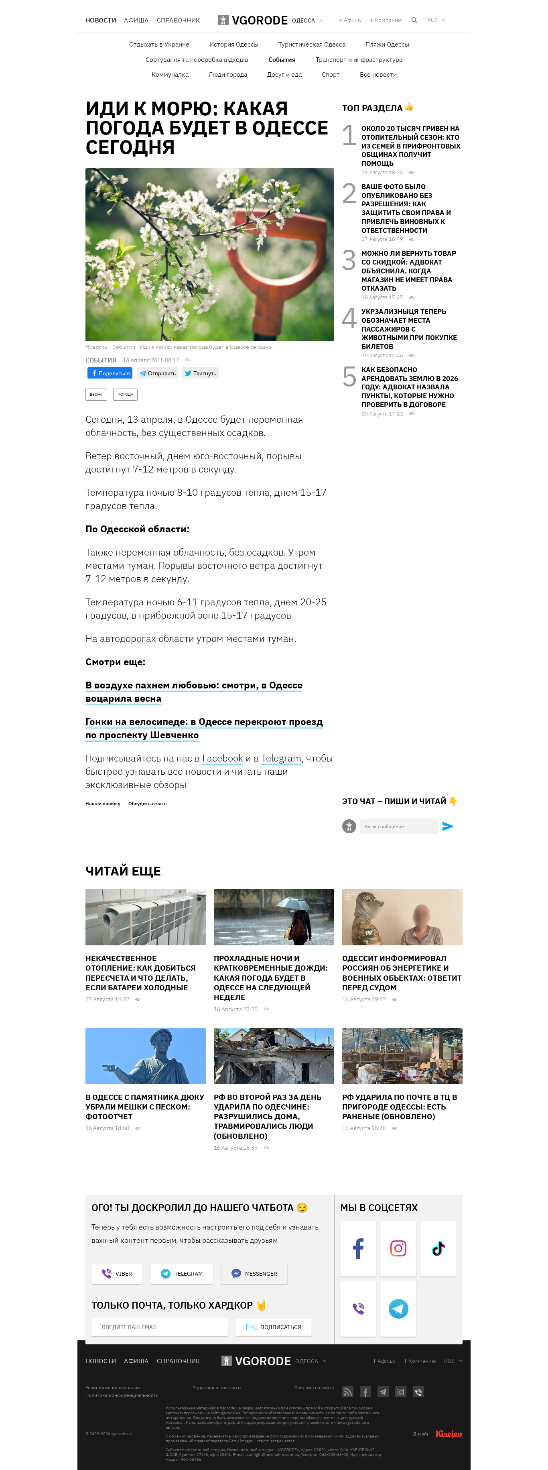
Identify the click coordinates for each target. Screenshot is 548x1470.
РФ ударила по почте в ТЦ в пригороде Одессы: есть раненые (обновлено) (399, 1107)
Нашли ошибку (102, 803)
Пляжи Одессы (387, 44)
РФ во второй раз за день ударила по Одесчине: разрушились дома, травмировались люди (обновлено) (268, 1116)
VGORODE (263, 1360)
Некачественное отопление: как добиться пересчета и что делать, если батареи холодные (140, 972)
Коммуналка (170, 74)
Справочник (178, 20)
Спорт (331, 74)
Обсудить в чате (147, 803)
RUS (432, 20)
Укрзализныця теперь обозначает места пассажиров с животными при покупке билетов (409, 329)
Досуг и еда (284, 74)
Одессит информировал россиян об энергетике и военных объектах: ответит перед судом (402, 972)
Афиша (136, 20)
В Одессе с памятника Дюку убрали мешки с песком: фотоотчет (144, 1107)
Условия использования (112, 1387)
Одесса (307, 1361)
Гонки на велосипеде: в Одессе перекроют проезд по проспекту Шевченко (204, 728)
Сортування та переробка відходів (197, 59)
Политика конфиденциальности (121, 1395)
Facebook (222, 757)
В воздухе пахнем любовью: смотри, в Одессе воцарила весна (193, 691)
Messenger (261, 1273)
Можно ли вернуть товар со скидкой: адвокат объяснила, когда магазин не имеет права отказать (408, 271)
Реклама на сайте (314, 1387)
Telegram (281, 757)
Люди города (228, 74)
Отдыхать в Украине (159, 44)
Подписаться (280, 1327)
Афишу (353, 20)
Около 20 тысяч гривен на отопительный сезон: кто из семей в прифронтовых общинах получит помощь (411, 146)
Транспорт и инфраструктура (359, 59)
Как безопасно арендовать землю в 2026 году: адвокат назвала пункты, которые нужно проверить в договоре (409, 387)
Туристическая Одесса (311, 44)
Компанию (388, 20)
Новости (100, 20)
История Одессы (233, 44)
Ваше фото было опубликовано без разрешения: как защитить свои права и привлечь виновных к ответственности (406, 208)
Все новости (378, 74)
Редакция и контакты (217, 1387)
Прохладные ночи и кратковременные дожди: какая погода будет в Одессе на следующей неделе (271, 977)
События (282, 59)
